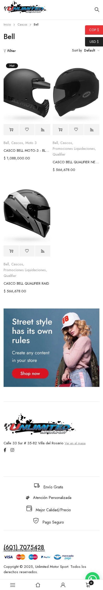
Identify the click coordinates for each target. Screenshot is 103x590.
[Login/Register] (63, 585)
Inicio (7, 24)
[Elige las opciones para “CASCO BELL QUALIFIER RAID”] (11, 251)
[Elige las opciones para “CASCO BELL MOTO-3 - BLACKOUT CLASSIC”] (11, 129)
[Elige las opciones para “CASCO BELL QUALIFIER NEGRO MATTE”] (60, 129)
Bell (6, 142)
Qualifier (59, 154)
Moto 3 (31, 142)
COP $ (92, 29)
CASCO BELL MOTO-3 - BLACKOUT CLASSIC (27, 150)
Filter (11, 50)
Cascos (22, 24)
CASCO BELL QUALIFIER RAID (26, 283)
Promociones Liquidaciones (74, 148)
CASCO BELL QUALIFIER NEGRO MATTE (76, 162)
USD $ (92, 41)
